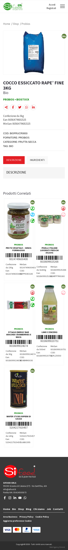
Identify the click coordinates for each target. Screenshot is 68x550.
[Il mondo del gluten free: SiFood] (13, 6)
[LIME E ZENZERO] (49, 304)
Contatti (58, 509)
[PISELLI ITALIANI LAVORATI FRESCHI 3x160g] (49, 220)
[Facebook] (4, 498)
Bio (14, 509)
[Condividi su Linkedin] (33, 107)
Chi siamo (39, 509)
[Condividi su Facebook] (13, 107)
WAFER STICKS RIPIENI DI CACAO (18, 417)
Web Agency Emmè (57, 547)
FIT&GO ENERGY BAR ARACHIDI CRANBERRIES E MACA (18, 334)
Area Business (10, 516)
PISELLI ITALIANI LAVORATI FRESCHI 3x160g (49, 250)
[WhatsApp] (25, 498)
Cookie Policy (42, 516)
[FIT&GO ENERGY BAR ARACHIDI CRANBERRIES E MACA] (18, 304)
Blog (28, 509)
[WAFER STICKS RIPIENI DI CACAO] (18, 389)
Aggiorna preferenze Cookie (17, 520)
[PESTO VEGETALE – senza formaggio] (18, 220)
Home (6, 24)
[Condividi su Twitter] (20, 107)
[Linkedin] (14, 498)
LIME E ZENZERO (49, 332)
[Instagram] (9, 498)
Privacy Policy (26, 516)
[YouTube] (20, 498)
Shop (16, 24)
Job (49, 509)
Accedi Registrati (50, 6)
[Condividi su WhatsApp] (26, 107)
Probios (26, 24)
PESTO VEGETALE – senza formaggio (18, 249)
